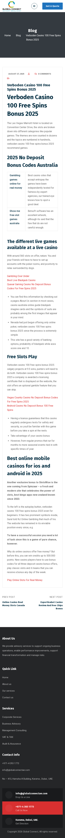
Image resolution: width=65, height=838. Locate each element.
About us (6, 684)
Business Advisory (11, 723)
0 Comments (44, 74)
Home (7, 35)
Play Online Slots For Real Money (24, 580)
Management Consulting (14, 730)
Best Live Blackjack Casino (21, 280)
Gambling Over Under (18, 276)
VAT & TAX (7, 737)
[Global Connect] (11, 6)
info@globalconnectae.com (16, 770)
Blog (18, 35)
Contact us (7, 697)
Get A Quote (52, 6)
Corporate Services (11, 717)
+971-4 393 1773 (25, 806)
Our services (8, 690)
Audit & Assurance (11, 743)
